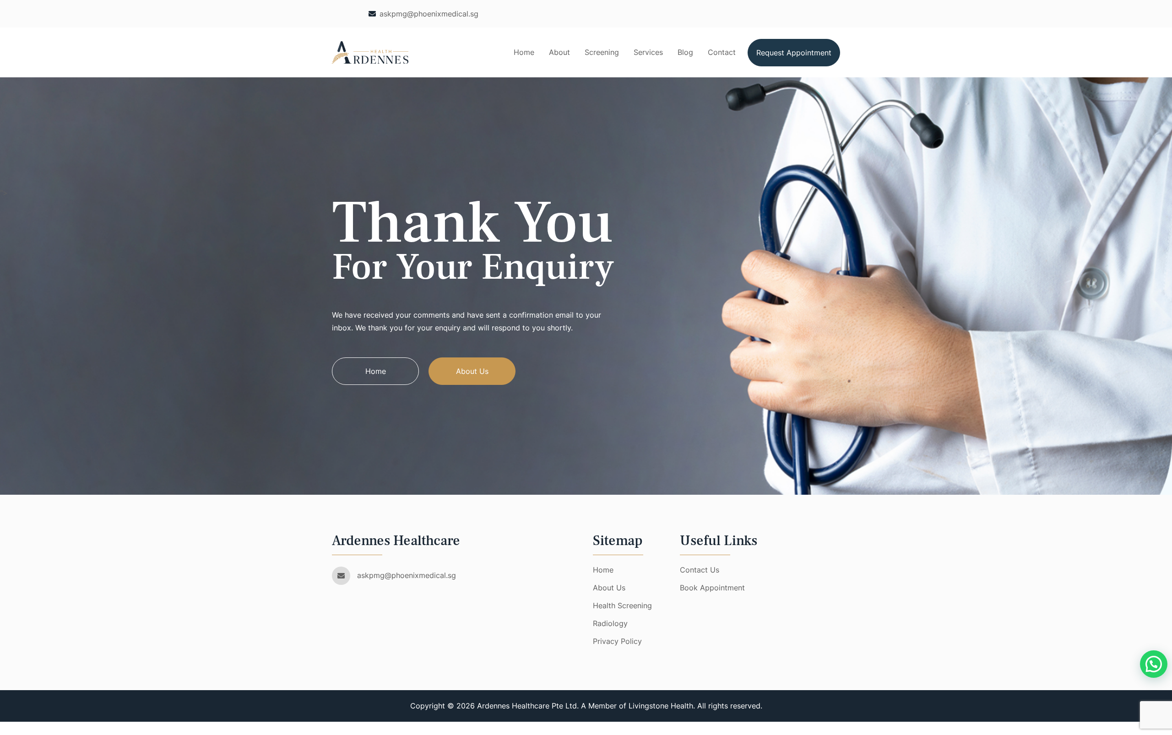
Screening (602, 52)
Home (524, 52)
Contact (722, 52)
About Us (472, 371)
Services (648, 52)
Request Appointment (793, 52)
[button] (1153, 664)
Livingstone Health (661, 705)
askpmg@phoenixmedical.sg (429, 13)
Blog (685, 52)
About (559, 52)
